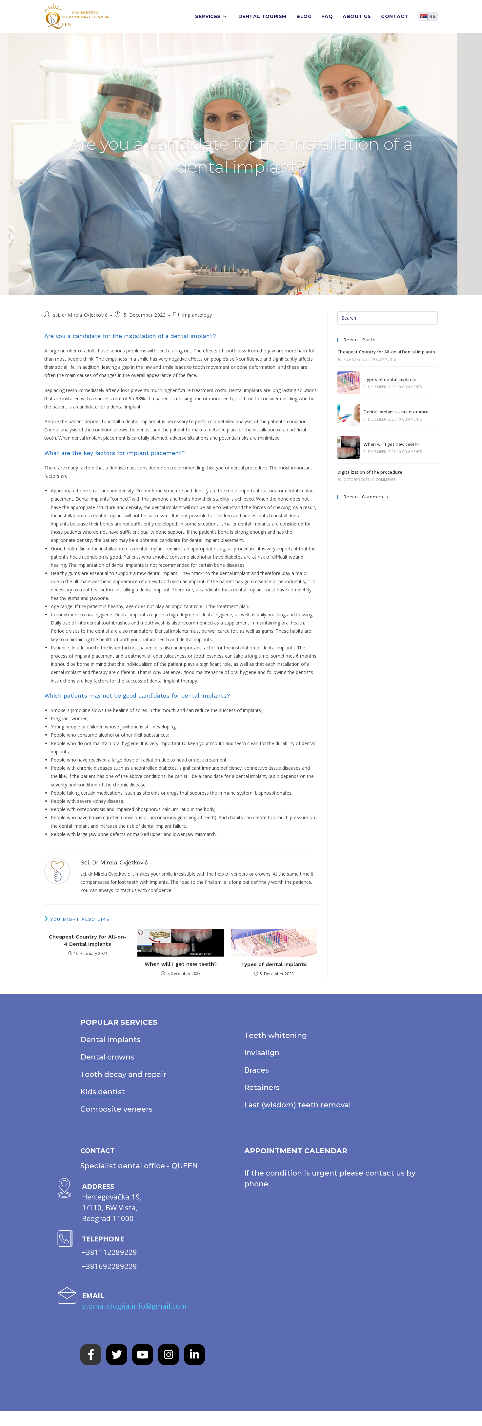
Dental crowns (107, 1057)
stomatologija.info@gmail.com (134, 1306)
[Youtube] (142, 1354)
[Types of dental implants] (348, 382)
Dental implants (110, 1039)
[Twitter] (116, 1354)
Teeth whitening (275, 1035)
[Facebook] (90, 1354)
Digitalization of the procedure (369, 472)
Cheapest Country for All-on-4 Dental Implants (88, 940)
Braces (256, 1070)
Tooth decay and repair (123, 1074)
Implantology (197, 315)
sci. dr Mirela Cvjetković (80, 315)
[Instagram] (168, 1354)
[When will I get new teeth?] (348, 447)
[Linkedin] (194, 1354)
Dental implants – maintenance (396, 412)
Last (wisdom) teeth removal (297, 1104)
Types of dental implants (274, 964)
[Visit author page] (57, 871)
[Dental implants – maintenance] (348, 415)
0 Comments (384, 359)
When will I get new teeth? (181, 964)
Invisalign (261, 1052)
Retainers (262, 1087)
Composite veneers (116, 1109)
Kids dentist (102, 1091)
